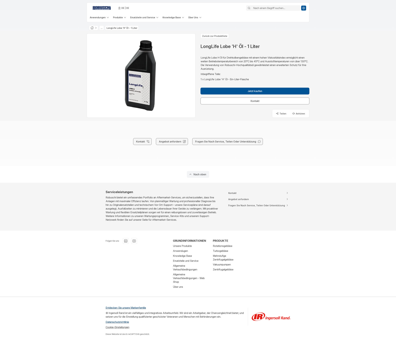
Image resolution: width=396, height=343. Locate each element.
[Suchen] (249, 8)
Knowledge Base (182, 255)
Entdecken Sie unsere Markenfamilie (126, 307)
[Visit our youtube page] (134, 241)
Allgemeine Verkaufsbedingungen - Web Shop (189, 278)
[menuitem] (99, 17)
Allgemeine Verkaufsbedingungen (185, 267)
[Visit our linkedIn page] (126, 241)
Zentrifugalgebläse (223, 269)
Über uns (178, 286)
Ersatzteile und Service (185, 260)
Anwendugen (180, 250)
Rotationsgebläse (222, 245)
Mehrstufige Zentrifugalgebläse (223, 257)
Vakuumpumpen (222, 264)
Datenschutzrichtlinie (117, 321)
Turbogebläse (220, 250)
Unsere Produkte (182, 245)
